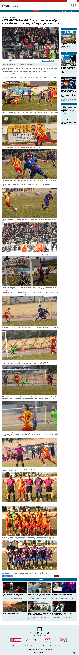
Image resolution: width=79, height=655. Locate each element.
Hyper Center (43, 652)
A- (58, 60)
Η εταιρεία (29, 649)
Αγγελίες (63, 11)
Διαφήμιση (45, 649)
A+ (55, 60)
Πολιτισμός (45, 11)
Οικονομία (52, 645)
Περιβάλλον (61, 645)
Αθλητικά (36, 11)
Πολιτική (8, 11)
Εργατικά (47, 645)
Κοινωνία (17, 11)
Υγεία (66, 645)
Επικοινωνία (50, 649)
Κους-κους (54, 11)
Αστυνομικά (27, 11)
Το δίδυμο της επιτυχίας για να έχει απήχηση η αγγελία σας (28, 0)
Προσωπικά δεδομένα (35, 649)
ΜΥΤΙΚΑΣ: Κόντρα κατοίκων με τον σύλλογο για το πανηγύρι (50, 0)
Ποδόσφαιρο (12, 17)
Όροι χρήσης (41, 649)
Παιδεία (56, 645)
